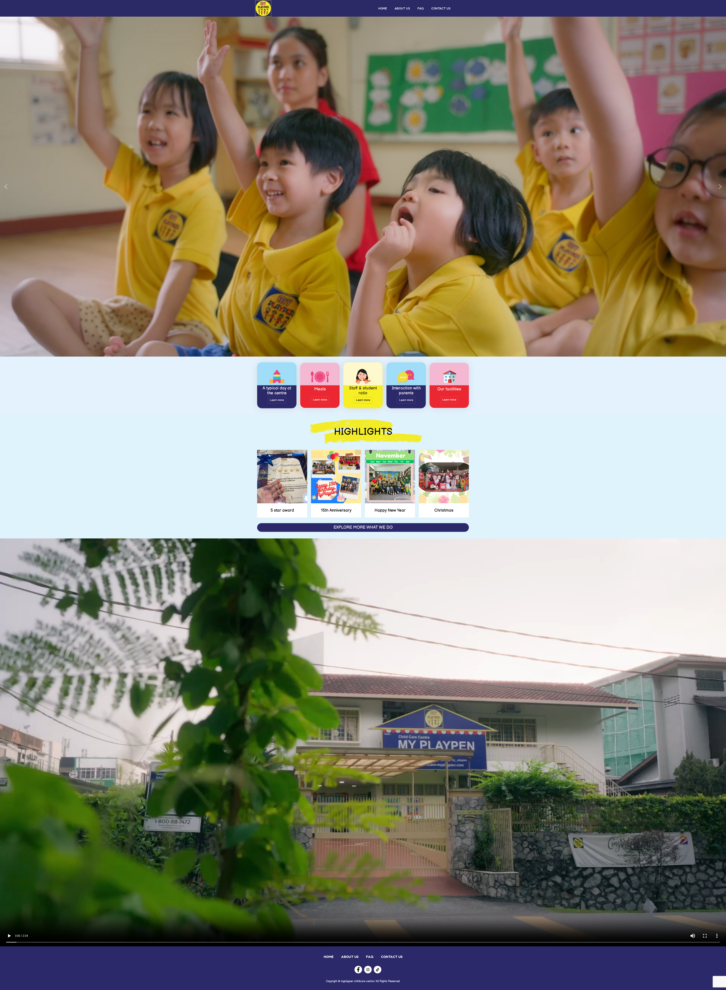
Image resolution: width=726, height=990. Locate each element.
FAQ (420, 8)
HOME (382, 8)
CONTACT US (440, 8)
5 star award (282, 510)
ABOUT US (402, 8)
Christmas (443, 510)
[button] (6, 187)
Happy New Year (390, 510)
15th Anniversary (336, 510)
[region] (363, 187)
